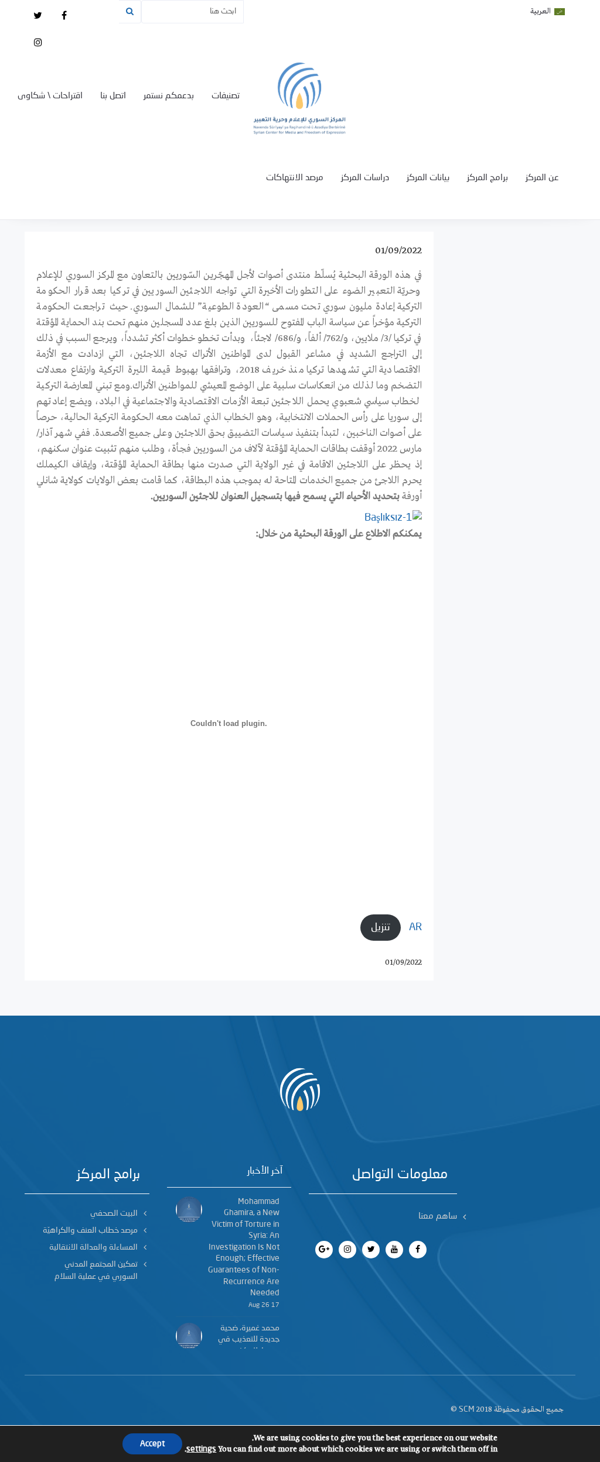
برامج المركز (487, 178)
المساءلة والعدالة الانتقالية (93, 1247)
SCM (467, 1409)
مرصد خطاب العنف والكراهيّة (90, 1230)
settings (201, 1449)
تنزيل (380, 927)
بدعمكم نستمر (169, 96)
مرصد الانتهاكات (294, 178)
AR (415, 927)
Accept (152, 1444)
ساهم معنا (437, 1216)
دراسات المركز (365, 178)
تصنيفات (226, 96)
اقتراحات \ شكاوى (50, 96)
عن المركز (542, 178)
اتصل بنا (113, 96)
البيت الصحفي (114, 1213)
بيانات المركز (428, 178)
